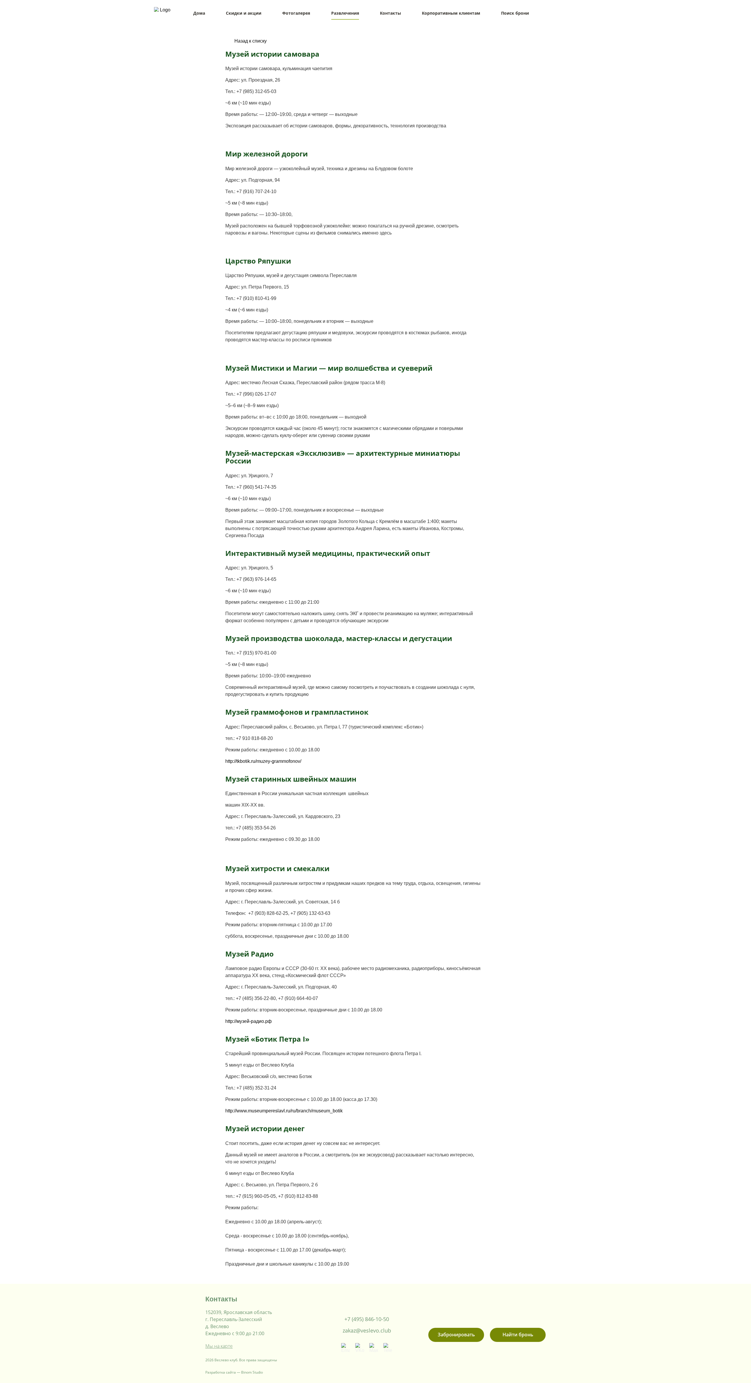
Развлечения (345, 13)
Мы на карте (219, 1346)
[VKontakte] (360, 1347)
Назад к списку (250, 40)
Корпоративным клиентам (451, 13)
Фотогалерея (296, 13)
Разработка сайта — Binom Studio (234, 1372)
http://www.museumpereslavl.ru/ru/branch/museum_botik (284, 1110)
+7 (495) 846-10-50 (366, 1319)
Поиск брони (515, 13)
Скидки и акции (243, 13)
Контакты (390, 13)
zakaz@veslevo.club (367, 1330)
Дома (199, 13)
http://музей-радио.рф (248, 1021)
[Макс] (374, 1347)
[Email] (345, 1347)
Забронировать (456, 1334)
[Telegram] (388, 1347)
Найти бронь (518, 1334)
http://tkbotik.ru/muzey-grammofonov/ (263, 761)
